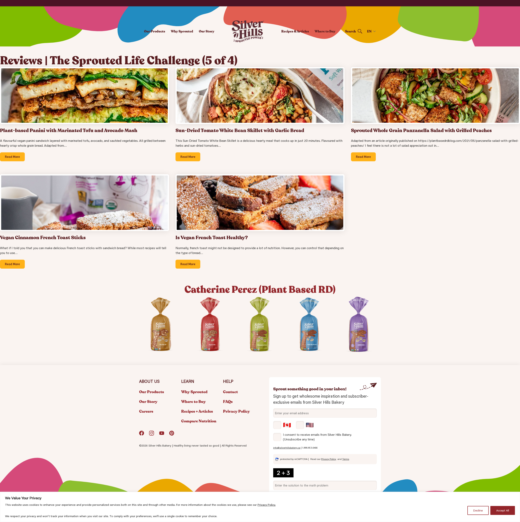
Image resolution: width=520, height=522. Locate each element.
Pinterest (171, 435)
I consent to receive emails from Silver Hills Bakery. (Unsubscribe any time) (317, 437)
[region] (260, 507)
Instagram (151, 435)
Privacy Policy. (267, 505)
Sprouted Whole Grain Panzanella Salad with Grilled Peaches (421, 130)
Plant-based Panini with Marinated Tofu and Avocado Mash (68, 130)
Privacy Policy (236, 411)
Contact (230, 392)
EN (369, 31)
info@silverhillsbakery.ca (286, 447)
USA (305, 425)
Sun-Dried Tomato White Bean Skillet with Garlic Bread (240, 130)
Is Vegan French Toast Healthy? (212, 238)
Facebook (141, 435)
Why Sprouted (182, 31)
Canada (282, 425)
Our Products (154, 31)
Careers (146, 411)
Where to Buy (325, 31)
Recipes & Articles (295, 31)
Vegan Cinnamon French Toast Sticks (43, 238)
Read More (12, 156)
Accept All (502, 510)
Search (350, 31)
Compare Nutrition (198, 421)
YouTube (161, 435)
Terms (345, 459)
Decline (478, 510)
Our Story (206, 31)
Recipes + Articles (197, 411)
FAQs (228, 401)
